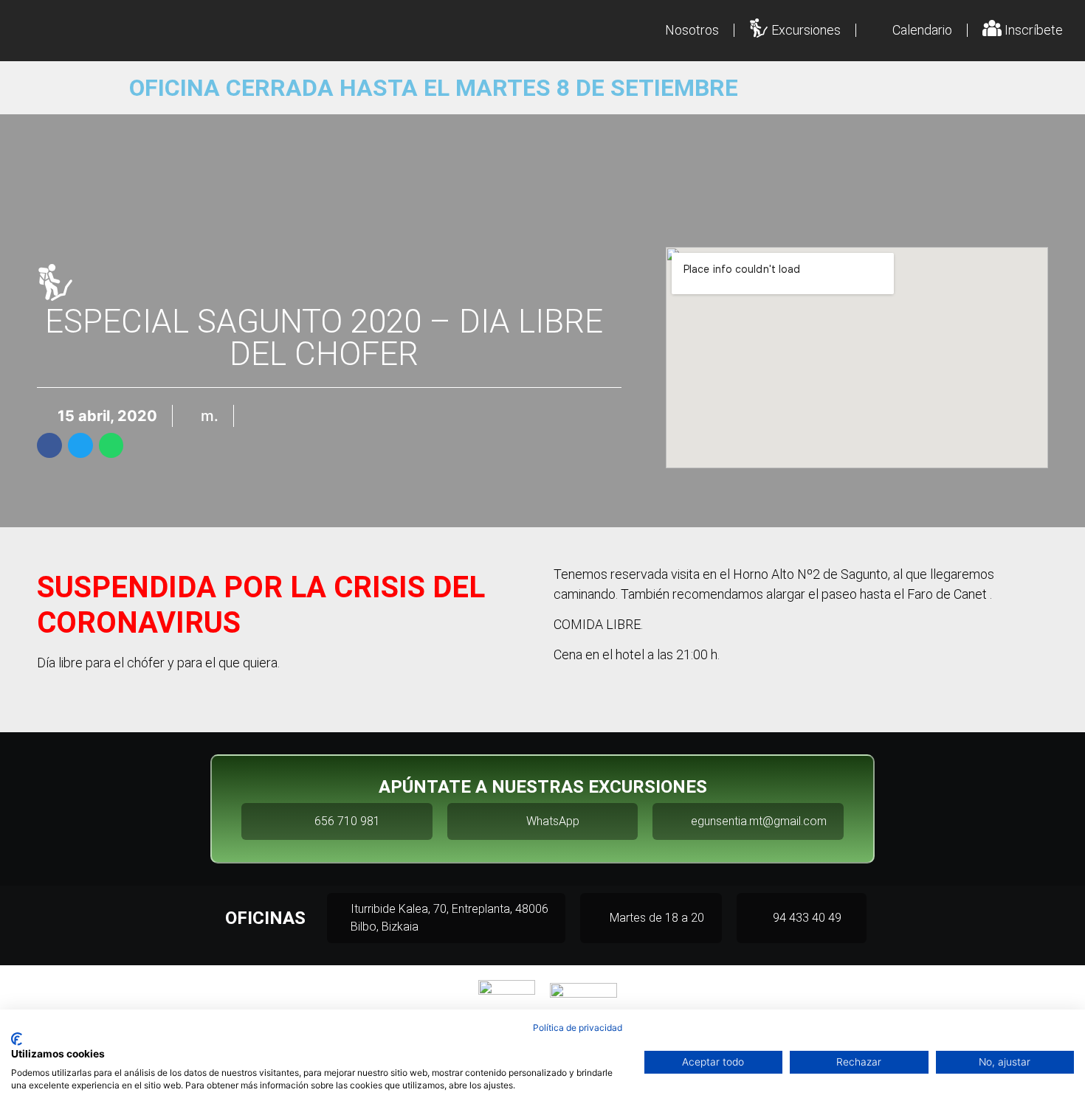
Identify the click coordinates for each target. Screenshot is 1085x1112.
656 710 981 (347, 821)
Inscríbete (1034, 30)
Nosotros (692, 30)
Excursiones (806, 30)
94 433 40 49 (807, 918)
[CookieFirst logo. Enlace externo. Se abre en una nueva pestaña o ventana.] (16, 1039)
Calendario (922, 30)
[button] (49, 445)
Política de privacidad (577, 1027)
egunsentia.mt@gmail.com (759, 821)
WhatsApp (552, 821)
